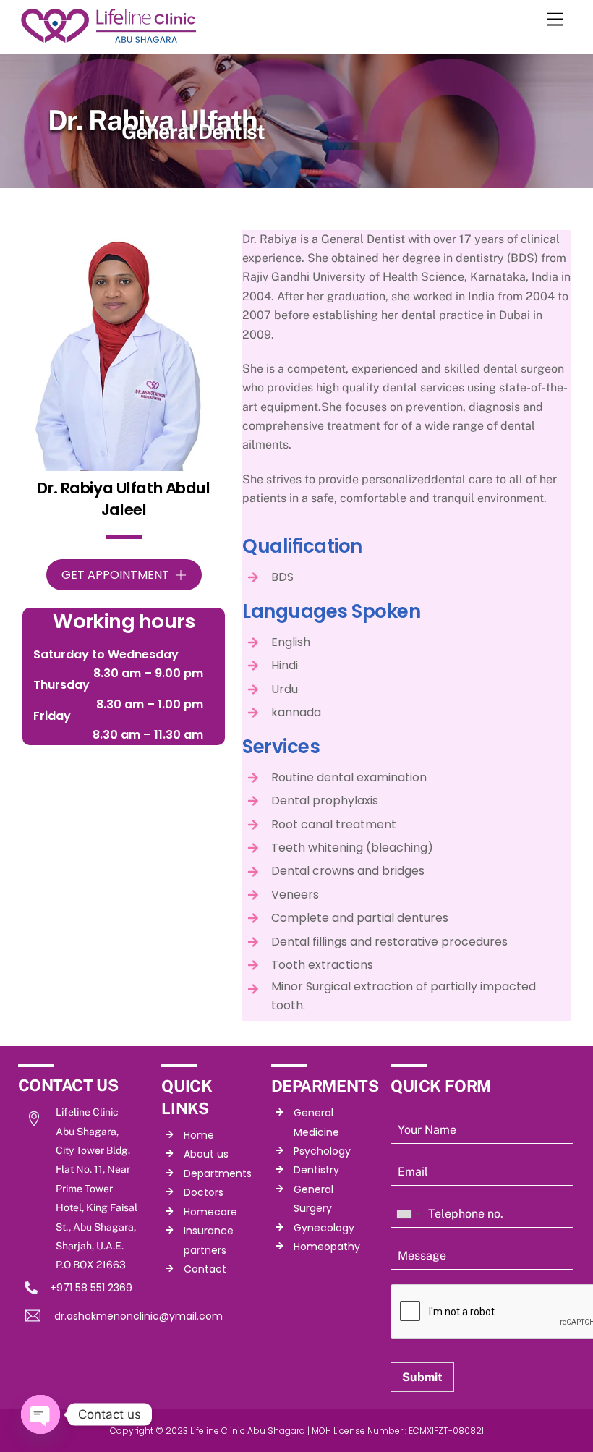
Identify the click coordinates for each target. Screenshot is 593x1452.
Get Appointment (115, 574)
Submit (422, 1377)
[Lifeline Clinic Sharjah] (108, 39)
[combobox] (408, 1214)
